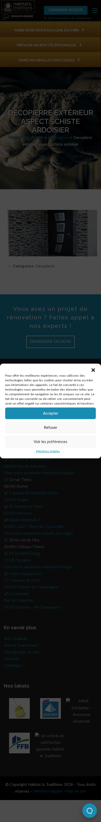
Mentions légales (48, 451)
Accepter (50, 413)
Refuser (50, 427)
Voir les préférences (50, 442)
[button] (93, 370)
